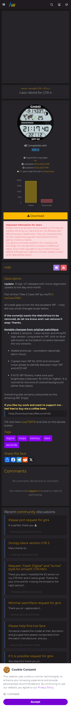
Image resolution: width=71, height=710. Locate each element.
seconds (11, 445)
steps (22, 438)
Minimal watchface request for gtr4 (34, 603)
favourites (49, 171)
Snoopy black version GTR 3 (28, 543)
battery (35, 438)
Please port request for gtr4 (28, 520)
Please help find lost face (27, 626)
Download (37, 215)
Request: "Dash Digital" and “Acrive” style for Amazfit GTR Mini (34, 567)
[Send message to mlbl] (56, 267)
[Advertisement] (35, 47)
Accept (35, 701)
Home (24, 88)
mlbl (7, 267)
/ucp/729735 (28, 421)
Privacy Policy (46, 687)
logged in (34, 490)
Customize (13, 694)
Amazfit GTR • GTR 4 (39, 88)
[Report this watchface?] (63, 267)
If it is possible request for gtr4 (30, 656)
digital (10, 438)
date (47, 438)
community (26, 512)
